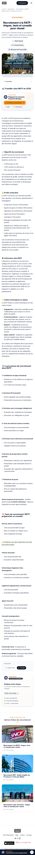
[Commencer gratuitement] (32, 852)
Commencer (22, 3)
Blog (17, 835)
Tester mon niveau (10, 693)
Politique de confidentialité (22, 849)
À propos (29, 835)
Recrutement (11, 9)
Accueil (4, 9)
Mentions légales (9, 849)
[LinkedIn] (19, 838)
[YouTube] (15, 838)
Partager (22, 667)
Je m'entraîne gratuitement (13, 102)
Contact (22, 835)
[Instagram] (17, 838)
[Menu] (31, 3)
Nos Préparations (8, 835)
